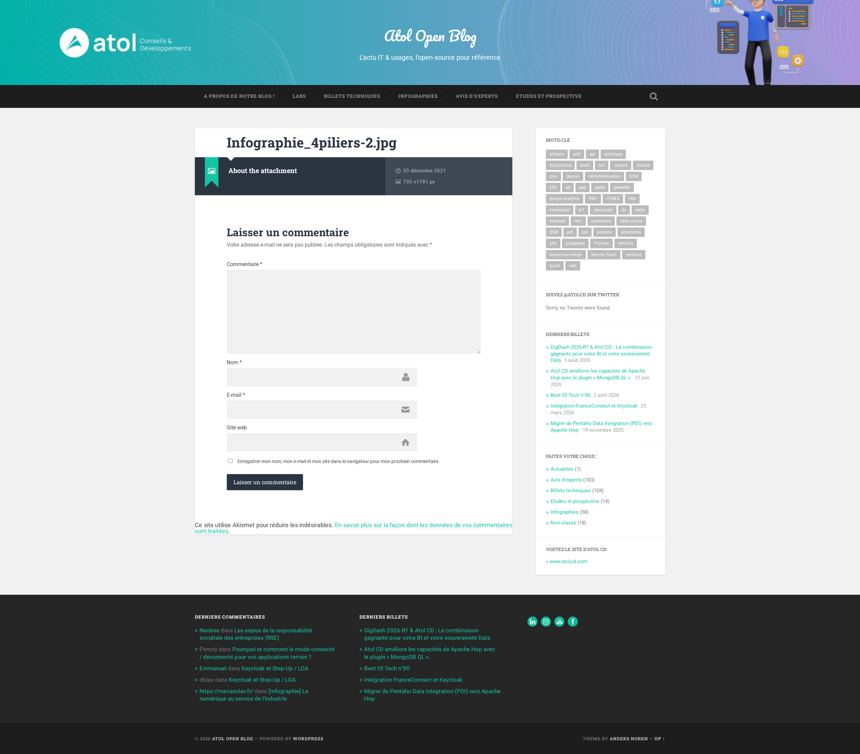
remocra (625, 243)
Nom (234, 362)
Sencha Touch (604, 254)
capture (621, 165)
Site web (237, 427)
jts (624, 210)
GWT (593, 198)
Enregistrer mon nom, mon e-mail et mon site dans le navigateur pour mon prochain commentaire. (339, 461)
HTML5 (612, 198)
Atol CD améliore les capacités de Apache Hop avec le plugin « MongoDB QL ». (598, 374)
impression (560, 210)
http (632, 198)
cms (553, 176)
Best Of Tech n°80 (571, 395)
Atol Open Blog (430, 35)
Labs (299, 96)
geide (600, 187)
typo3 (555, 265)
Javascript (603, 210)
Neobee (209, 630)
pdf (570, 232)
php (553, 243)
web (572, 265)
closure (643, 165)
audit (585, 165)
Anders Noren (629, 738)
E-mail (236, 395)
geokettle (622, 187)
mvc (578, 221)
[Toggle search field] (653, 96)
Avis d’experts (477, 96)
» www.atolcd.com (566, 561)
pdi (585, 232)
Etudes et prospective (549, 96)
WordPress (308, 738)
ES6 (553, 187)
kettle (640, 210)
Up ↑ (659, 738)
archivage (613, 154)
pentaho (604, 232)
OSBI (554, 232)
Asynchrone (560, 165)
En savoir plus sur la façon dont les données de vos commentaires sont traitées (353, 528)
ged (582, 187)
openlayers (601, 221)
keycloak (557, 221)
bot (602, 165)
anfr (576, 154)
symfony (634, 254)
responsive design (566, 254)
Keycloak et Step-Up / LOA (275, 668)
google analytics (564, 198)
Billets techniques (352, 96)
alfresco (557, 154)
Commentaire (244, 264)
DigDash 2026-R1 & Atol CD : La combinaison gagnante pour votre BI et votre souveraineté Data (601, 354)
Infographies (418, 96)
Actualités (562, 469)
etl (568, 187)
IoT (582, 210)
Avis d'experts (566, 480)
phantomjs (631, 232)
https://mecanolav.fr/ (226, 691)
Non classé (563, 523)
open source (631, 221)
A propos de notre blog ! (239, 96)
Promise (601, 243)
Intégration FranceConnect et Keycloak (594, 406)
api (592, 154)
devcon (572, 176)
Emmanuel (213, 668)
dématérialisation (604, 176)
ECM (634, 176)
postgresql (575, 243)
